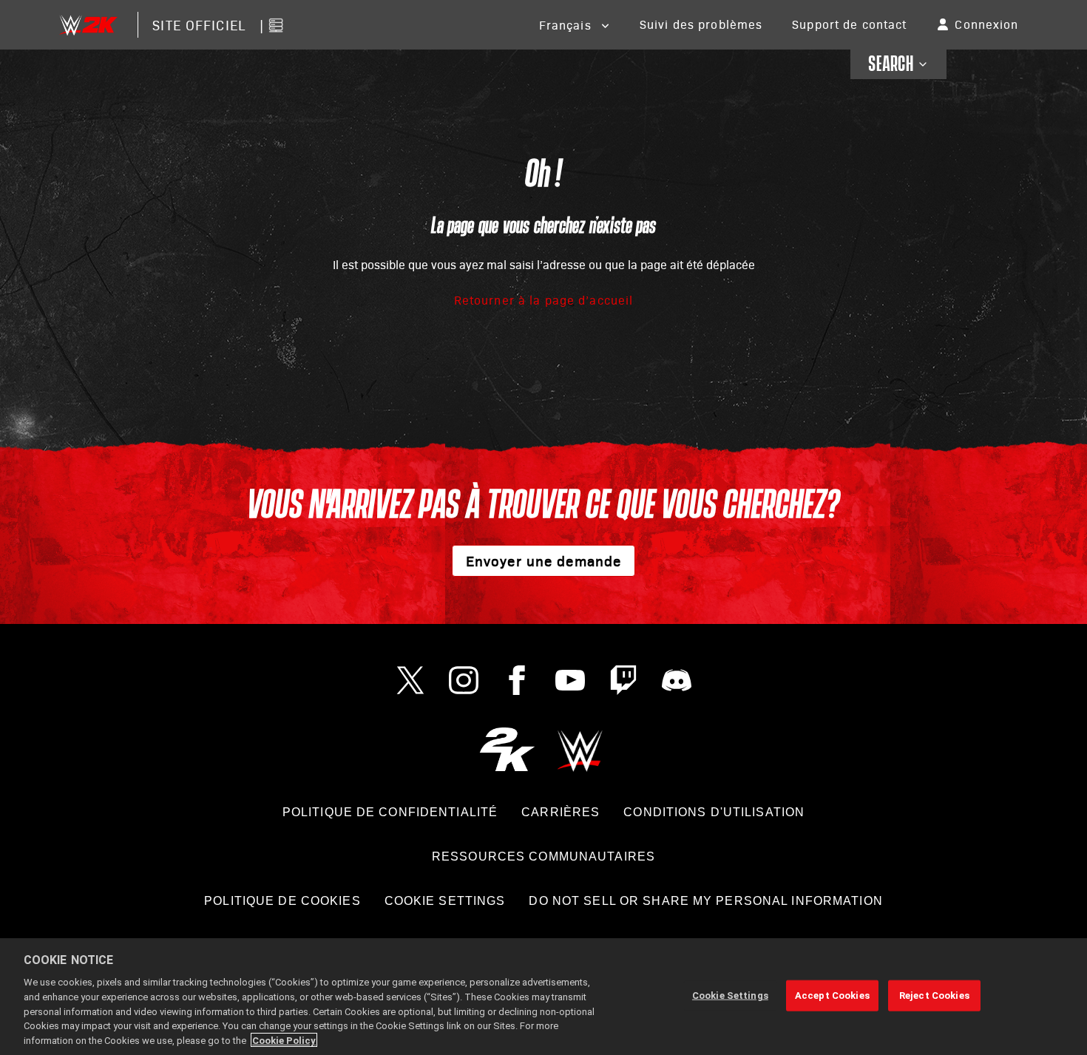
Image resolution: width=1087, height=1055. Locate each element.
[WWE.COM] (580, 749)
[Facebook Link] (517, 680)
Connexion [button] (986, 24)
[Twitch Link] (623, 680)
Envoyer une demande (543, 560)
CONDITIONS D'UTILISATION (714, 812)
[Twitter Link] (410, 680)
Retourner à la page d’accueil (543, 300)
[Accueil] (88, 25)
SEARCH (890, 64)
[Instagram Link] (463, 680)
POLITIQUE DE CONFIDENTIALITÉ (390, 812)
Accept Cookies (832, 995)
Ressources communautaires (543, 856)
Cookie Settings (445, 901)
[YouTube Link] (570, 680)
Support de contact (849, 24)
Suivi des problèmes (701, 24)
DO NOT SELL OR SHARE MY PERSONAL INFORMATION (705, 901)
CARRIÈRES (560, 812)
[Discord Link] (676, 680)
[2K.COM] (507, 749)
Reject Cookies (934, 995)
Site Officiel (198, 25)
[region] (543, 996)
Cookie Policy (284, 1039)
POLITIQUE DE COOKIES (282, 901)
